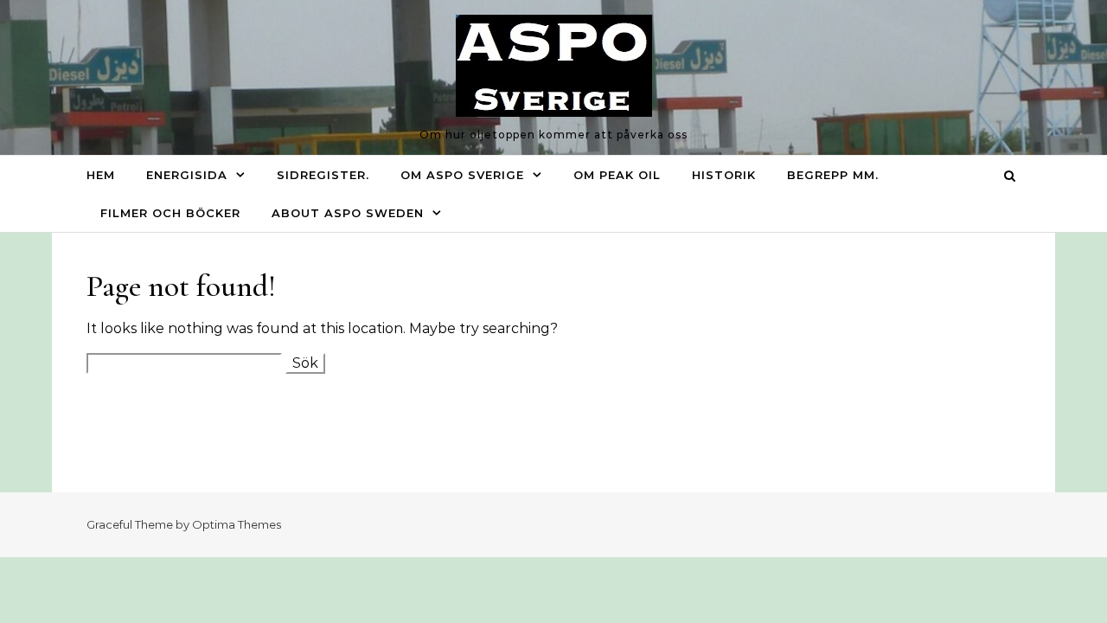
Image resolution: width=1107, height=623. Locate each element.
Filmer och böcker (170, 213)
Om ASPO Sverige (462, 175)
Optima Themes (236, 524)
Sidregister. (323, 175)
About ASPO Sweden (348, 213)
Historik (724, 175)
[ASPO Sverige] (554, 70)
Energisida (186, 175)
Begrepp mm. (833, 175)
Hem (100, 175)
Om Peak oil (617, 175)
